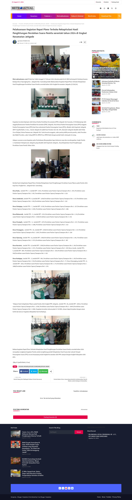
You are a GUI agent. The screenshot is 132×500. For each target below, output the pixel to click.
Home (19, 16)
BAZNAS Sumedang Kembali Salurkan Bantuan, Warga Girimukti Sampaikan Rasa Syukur (31, 462)
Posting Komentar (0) (50, 417)
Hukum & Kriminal (77, 16)
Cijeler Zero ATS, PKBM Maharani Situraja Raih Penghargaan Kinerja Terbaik (31, 434)
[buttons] (100, 8)
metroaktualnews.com (63, 17)
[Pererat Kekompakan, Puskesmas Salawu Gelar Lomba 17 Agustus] (96, 92)
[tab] (19, 16)
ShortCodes (92, 16)
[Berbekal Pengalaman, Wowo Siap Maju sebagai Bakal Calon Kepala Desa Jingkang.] (96, 110)
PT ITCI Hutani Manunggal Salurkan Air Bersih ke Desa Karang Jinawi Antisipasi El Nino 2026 (110, 101)
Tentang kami (115, 2)
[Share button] (51, 371)
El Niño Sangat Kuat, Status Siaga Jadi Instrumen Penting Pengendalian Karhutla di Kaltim (32, 473)
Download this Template (106, 17)
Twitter (35, 371)
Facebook (25, 371)
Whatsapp (44, 371)
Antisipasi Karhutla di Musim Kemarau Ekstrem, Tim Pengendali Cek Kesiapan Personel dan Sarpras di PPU (110, 84)
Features (47, 16)
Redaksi (106, 2)
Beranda (98, 2)
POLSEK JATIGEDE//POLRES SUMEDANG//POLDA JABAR (34, 24)
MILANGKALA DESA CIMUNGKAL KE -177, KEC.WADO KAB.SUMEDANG (102, 435)
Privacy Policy (116, 497)
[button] (119, 16)
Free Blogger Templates (44, 497)
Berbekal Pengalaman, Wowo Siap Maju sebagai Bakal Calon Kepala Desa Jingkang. (111, 109)
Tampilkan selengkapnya (80, 391)
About (103, 497)
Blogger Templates (22, 497)
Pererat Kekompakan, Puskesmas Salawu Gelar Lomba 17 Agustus (109, 92)
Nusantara (34, 16)
